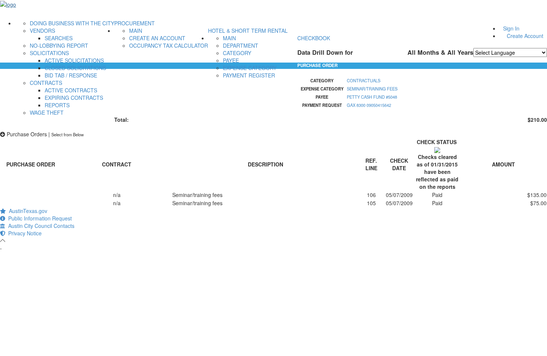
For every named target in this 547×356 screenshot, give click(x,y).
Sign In (511, 28)
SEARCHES (59, 38)
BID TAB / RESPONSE (71, 75)
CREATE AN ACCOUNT (157, 38)
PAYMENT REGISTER (249, 75)
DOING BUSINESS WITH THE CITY (72, 23)
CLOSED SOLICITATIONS (75, 67)
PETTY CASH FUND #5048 (372, 97)
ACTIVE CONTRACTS (71, 90)
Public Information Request (38, 218)
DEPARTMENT (240, 45)
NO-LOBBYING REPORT (59, 45)
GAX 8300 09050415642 (369, 105)
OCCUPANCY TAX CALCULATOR (168, 45)
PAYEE (231, 60)
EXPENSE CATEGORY (249, 67)
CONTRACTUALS (363, 80)
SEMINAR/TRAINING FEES (372, 89)
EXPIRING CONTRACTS (74, 97)
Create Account (525, 35)
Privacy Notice (23, 233)
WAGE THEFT (47, 112)
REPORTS (57, 105)
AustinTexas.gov (26, 210)
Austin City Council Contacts (39, 225)
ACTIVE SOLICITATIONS (74, 60)
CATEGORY (237, 53)
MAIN (135, 30)
